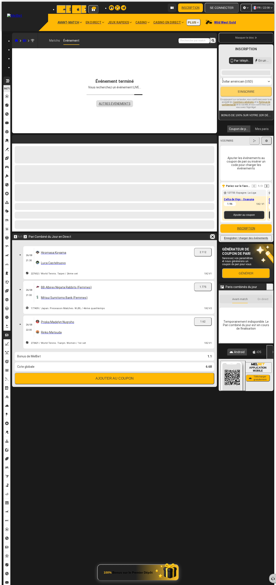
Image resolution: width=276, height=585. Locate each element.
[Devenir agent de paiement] (172, 7)
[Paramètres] (245, 8)
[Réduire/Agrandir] (269, 347)
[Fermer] (270, 557)
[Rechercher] (213, 40)
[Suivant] (26, 138)
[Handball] (24, 40)
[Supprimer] (212, 138)
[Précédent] (15, 138)
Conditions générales (243, 154)
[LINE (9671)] (16, 40)
